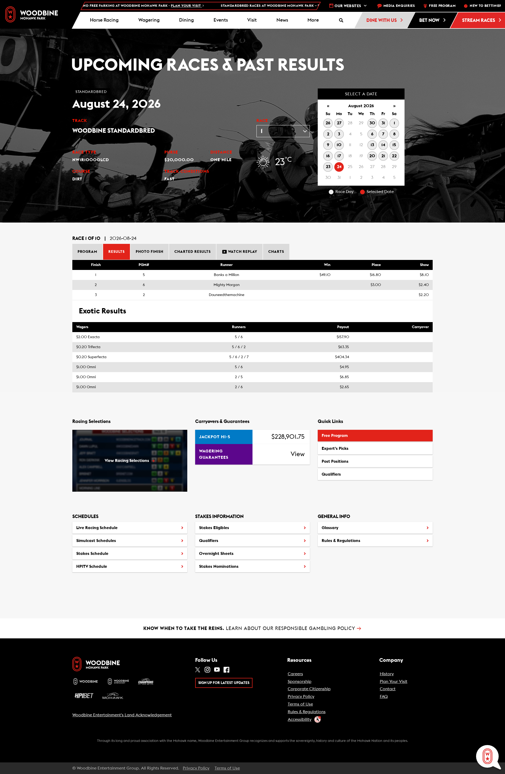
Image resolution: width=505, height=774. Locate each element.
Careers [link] (295, 674)
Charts (276, 252)
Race (262, 121)
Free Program (335, 435)
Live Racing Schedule (97, 528)
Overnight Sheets (216, 553)
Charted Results (192, 252)
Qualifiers (331, 474)
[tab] (87, 252)
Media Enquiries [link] (399, 6)
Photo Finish (149, 252)
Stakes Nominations (219, 566)
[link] (31, 14)
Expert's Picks (335, 448)
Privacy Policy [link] (301, 696)
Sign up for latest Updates (223, 683)
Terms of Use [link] (300, 704)
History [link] (387, 674)
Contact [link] (388, 689)
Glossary (330, 528)
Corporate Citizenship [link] (309, 689)
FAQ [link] (384, 696)
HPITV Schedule (91, 568)
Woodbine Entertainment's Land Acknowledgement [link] (122, 715)
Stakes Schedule (92, 553)
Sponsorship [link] (299, 681)
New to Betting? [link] (485, 6)
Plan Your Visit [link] (393, 681)
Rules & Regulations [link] (307, 712)
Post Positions (335, 463)
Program (87, 252)
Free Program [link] (442, 6)
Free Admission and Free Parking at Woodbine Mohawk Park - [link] (95, 6)
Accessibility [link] (299, 719)
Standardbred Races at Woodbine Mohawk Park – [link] (278, 6)
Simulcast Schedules (96, 541)
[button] (313, 20)
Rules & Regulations (341, 541)
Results (116, 252)
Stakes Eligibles (214, 528)
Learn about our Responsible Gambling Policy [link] (252, 628)
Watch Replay (242, 252)
